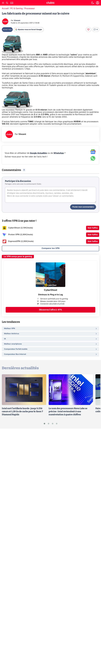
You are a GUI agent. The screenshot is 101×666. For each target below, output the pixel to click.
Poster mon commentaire (83, 207)
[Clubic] (50, 3)
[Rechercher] (7, 3)
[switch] (92, 2)
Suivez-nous (7, 29)
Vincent (17, 20)
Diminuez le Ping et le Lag (50, 295)
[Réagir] (88, 29)
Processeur (29, 8)
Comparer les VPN (50, 248)
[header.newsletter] (11, 3)
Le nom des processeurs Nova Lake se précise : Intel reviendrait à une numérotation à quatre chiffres (68, 411)
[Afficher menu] (3, 3)
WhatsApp (59, 153)
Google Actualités (38, 153)
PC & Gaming (16, 8)
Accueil (5, 8)
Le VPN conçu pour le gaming (18, 256)
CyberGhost (50, 290)
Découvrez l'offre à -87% (50, 310)
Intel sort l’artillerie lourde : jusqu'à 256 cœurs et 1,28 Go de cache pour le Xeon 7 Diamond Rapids (22, 411)
